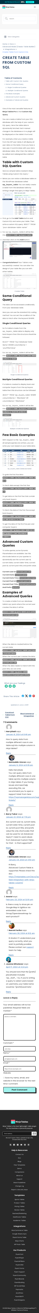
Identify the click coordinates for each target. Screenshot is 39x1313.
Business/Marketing (19, 1213)
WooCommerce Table (20, 1230)
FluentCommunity (19, 1275)
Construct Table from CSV (10, 714)
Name (6, 1053)
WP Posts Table (19, 1244)
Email (6, 1063)
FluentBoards (19, 1279)
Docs (12, 44)
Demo (19, 1168)
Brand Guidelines (20, 1183)
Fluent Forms (19, 1268)
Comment (8, 1043)
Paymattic (19, 1289)
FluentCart (19, 1254)
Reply (8, 753)
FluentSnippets (19, 1300)
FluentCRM (19, 1265)
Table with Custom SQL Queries (17, 81)
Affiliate (13, 1310)
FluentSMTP (19, 1296)
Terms (19, 1310)
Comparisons (19, 1172)
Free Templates (19, 1165)
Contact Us (20, 1154)
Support (19, 1179)
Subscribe (34, 1134)
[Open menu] (35, 6)
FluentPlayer (19, 1258)
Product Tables (19, 1203)
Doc (19, 1158)
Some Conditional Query (15, 84)
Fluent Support (19, 1272)
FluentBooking (19, 1282)
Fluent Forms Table (19, 1237)
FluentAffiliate (19, 1261)
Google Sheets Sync (19, 1234)
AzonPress (19, 1293)
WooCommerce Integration (27, 715)
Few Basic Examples (13, 94)
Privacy (25, 1310)
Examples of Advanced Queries (17, 100)
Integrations (10, 49)
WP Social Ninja (19, 1286)
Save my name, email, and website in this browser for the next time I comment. (19, 1080)
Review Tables (19, 1210)
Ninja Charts (19, 1241)
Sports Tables (19, 1199)
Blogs (19, 1161)
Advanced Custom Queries (15, 97)
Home (4, 44)
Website (7, 1073)
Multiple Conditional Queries (18, 91)
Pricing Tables (19, 1206)
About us (19, 1176)
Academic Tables (19, 1220)
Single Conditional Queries (17, 87)
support (30, 947)
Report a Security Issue (19, 1190)
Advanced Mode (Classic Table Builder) (18, 47)
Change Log (19, 1186)
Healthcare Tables (19, 1217)
